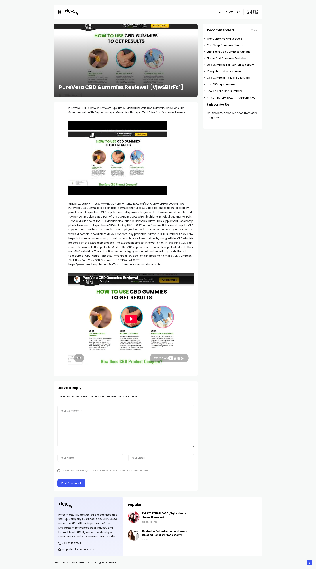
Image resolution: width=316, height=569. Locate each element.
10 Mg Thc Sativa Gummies (224, 71)
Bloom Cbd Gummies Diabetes (226, 58)
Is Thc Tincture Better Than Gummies (231, 97)
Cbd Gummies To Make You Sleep (228, 78)
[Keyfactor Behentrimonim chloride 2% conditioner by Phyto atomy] (134, 535)
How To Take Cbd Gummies (224, 91)
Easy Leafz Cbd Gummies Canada (228, 52)
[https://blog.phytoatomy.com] (71, 12)
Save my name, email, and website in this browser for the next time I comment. (105, 470)
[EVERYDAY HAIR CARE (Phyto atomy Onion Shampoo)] (134, 517)
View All (255, 30)
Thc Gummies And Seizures (224, 39)
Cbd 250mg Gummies (221, 84)
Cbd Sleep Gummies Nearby (225, 45)
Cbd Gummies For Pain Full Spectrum (230, 65)
